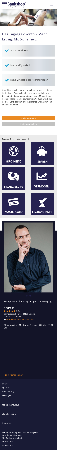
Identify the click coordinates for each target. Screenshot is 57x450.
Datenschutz (8, 445)
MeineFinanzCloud (10, 404)
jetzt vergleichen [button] (29, 124)
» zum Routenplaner (13, 375)
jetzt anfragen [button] (29, 118)
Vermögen (6, 395)
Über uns (6, 423)
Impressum (7, 441)
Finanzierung (8, 391)
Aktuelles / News (9, 414)
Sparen (5, 387)
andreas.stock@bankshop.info (20, 319)
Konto (4, 383)
